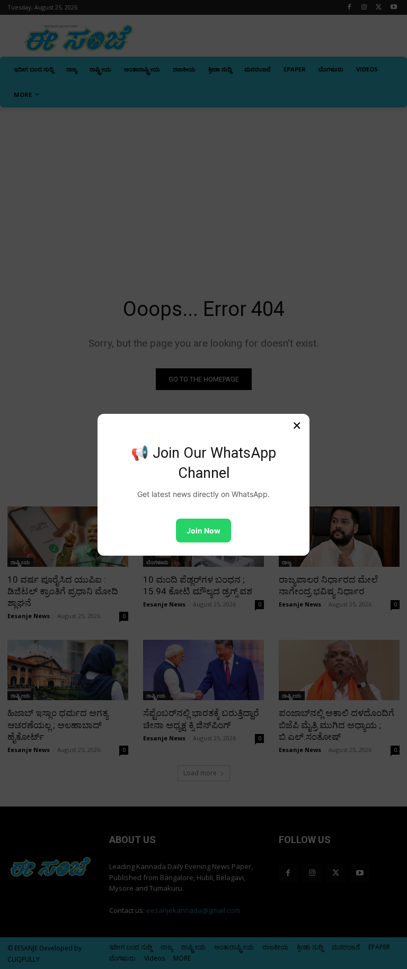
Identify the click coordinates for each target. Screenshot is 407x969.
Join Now (203, 530)
